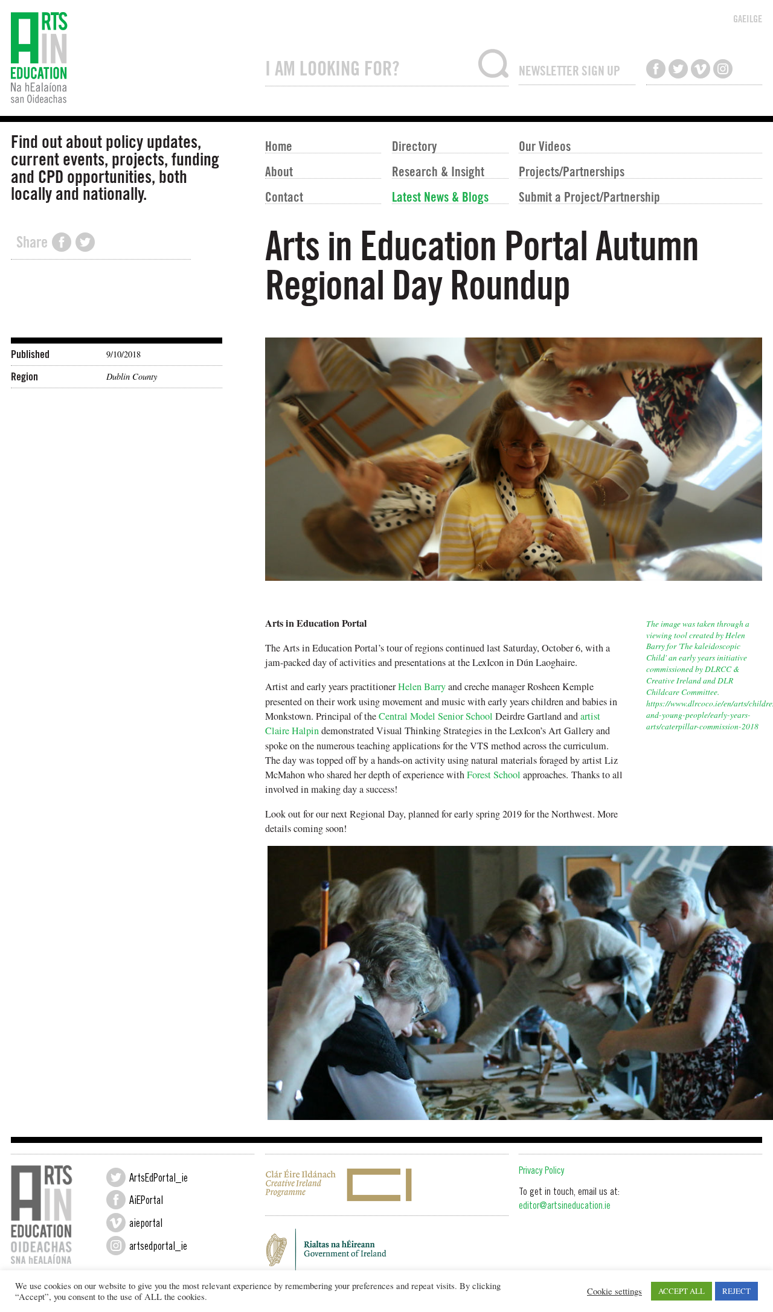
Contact (284, 196)
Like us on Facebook (656, 68)
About (279, 171)
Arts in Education (132, 58)
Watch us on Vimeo (700, 68)
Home (278, 145)
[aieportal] (116, 1222)
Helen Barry (422, 686)
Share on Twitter (85, 242)
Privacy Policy (541, 1171)
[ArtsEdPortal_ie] (116, 1177)
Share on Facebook (61, 242)
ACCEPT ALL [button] (681, 1290)
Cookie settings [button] (614, 1291)
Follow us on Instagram (723, 68)
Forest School (494, 774)
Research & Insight (438, 171)
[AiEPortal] (116, 1199)
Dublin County (131, 376)
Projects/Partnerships (571, 171)
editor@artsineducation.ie (565, 1207)
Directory (414, 145)
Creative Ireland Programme (386, 1185)
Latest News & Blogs (440, 196)
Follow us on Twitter (678, 68)
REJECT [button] (736, 1290)
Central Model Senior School (436, 716)
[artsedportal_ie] (116, 1245)
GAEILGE (747, 19)
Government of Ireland (386, 1253)
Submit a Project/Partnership (589, 196)
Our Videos (545, 145)
